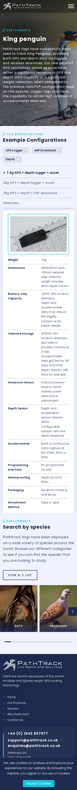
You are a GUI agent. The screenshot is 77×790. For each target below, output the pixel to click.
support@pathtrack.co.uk (33, 740)
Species (13, 708)
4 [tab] (30, 641)
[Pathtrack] (22, 6)
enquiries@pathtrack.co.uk (34, 745)
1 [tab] (7, 641)
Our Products (16, 703)
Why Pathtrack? (18, 714)
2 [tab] (15, 641)
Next (72, 611)
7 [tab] (54, 641)
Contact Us (15, 720)
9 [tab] (69, 641)
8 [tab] (61, 641)
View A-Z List (20, 575)
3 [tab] (23, 641)
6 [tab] (46, 641)
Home (11, 697)
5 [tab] (38, 641)
